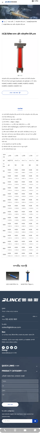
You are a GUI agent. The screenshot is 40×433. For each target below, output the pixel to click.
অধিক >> (35, 316)
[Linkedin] (7, 347)
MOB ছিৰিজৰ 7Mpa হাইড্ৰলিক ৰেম (27, 284)
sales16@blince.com (11, 327)
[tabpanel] (20, 12)
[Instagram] (15, 347)
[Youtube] (11, 347)
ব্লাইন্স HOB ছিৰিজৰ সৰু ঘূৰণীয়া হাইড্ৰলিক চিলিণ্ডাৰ (12, 284)
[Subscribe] (35, 421)
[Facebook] (3, 347)
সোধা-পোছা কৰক (14, 93)
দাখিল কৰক (10, 404)
